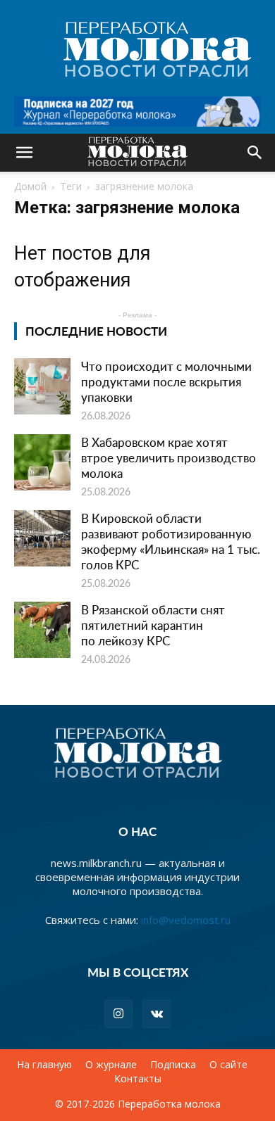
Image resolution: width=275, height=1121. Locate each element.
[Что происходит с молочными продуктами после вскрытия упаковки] (42, 386)
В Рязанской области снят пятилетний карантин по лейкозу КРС (153, 625)
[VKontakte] (156, 1014)
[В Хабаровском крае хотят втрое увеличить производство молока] (42, 462)
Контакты (137, 1078)
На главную (44, 1064)
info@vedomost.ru (186, 920)
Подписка (173, 1064)
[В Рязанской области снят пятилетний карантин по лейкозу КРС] (42, 630)
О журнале (111, 1064)
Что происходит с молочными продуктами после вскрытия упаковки (166, 381)
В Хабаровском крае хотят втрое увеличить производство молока (168, 457)
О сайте (228, 1064)
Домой (30, 186)
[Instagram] (118, 1014)
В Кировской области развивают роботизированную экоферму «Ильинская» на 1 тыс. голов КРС (170, 541)
